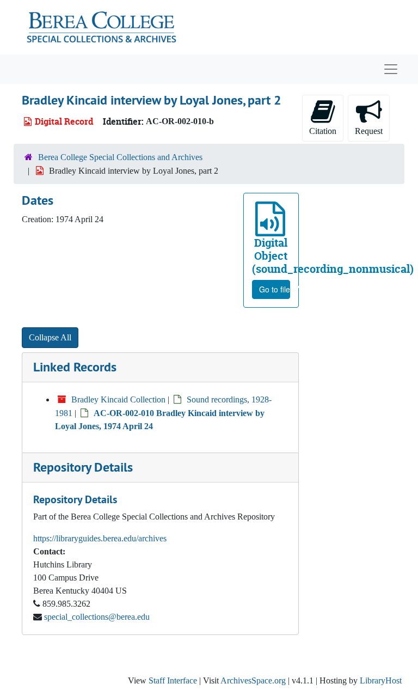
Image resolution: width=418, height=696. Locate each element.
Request (369, 131)
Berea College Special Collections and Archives (120, 157)
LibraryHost (381, 680)
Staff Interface (173, 680)
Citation (322, 131)
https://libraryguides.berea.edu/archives (100, 538)
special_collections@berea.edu (97, 616)
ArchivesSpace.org (253, 680)
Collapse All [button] (50, 337)
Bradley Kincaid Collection (118, 399)
